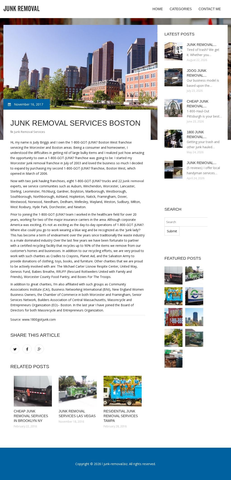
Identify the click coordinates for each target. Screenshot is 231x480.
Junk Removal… (202, 45)
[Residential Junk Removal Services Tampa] (123, 391)
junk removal (133, 181)
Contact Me (210, 9)
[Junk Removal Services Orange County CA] (173, 338)
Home (157, 9)
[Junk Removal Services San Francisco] (194, 317)
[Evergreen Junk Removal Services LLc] (173, 317)
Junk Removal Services (29, 132)
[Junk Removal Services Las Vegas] (78, 391)
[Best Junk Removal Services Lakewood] (173, 359)
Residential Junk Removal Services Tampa (121, 416)
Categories (181, 9)
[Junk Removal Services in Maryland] (194, 338)
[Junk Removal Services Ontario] (194, 296)
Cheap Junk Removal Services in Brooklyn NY (31, 416)
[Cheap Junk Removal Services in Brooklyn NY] (33, 391)
